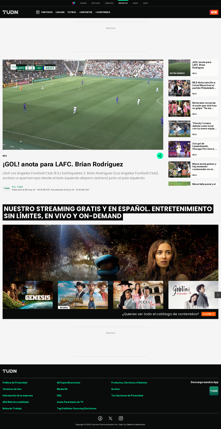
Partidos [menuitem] (47, 12)
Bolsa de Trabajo (12, 408)
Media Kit (62, 389)
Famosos (109, 3)
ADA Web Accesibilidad (16, 402)
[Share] (160, 155)
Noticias (96, 3)
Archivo (115, 389)
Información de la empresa (18, 395)
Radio (135, 3)
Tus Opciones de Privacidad (127, 395)
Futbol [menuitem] (72, 12)
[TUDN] (11, 12)
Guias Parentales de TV (70, 402)
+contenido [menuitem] (102, 12)
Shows (83, 3)
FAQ (59, 395)
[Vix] (214, 12)
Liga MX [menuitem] (60, 12)
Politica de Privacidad (15, 382)
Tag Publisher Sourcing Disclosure (76, 408)
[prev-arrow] (0, 295)
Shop (145, 3)
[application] (83, 105)
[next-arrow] (218, 295)
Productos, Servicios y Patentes (129, 382)
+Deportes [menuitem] (85, 12)
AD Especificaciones (68, 382)
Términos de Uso (12, 389)
